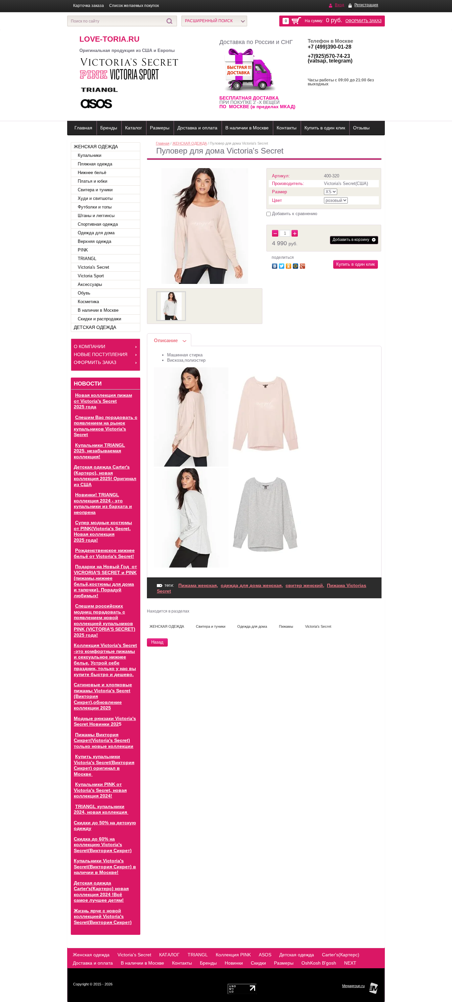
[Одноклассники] (289, 265)
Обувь (84, 293)
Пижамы (286, 626)
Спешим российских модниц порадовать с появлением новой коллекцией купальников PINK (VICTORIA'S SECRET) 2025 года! (104, 620)
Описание (166, 340)
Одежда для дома (96, 232)
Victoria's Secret (93, 267)
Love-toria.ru (109, 39)
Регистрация (366, 5)
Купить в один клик (324, 127)
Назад (157, 642)
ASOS (265, 954)
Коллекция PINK (233, 954)
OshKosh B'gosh (318, 963)
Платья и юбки (92, 181)
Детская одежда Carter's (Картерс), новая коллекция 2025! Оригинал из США (105, 475)
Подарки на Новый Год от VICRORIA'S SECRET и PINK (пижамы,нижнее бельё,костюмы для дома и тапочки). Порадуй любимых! (105, 581)
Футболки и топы (95, 207)
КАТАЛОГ (169, 954)
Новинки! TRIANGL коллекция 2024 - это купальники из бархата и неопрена (103, 503)
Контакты (286, 127)
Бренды (108, 127)
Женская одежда (91, 954)
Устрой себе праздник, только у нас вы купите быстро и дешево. (105, 668)
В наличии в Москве (247, 127)
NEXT (350, 963)
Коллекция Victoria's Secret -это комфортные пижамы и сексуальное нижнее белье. (105, 654)
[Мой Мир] (296, 265)
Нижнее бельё (92, 172)
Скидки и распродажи (99, 318)
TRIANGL (87, 258)
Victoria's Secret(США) (346, 183)
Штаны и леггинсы (96, 215)
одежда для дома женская (251, 585)
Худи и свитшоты (95, 198)
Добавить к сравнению (294, 213)
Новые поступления (100, 354)
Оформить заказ (363, 21)
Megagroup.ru (353, 986)
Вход (339, 5)
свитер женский (304, 585)
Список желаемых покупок (134, 5)
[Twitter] (282, 265)
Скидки (258, 963)
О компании (89, 346)
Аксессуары (90, 284)
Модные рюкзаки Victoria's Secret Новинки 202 (105, 721)
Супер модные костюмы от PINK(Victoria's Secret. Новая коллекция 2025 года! (103, 531)
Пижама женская (197, 585)
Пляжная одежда (95, 163)
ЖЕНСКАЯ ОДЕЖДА (96, 146)
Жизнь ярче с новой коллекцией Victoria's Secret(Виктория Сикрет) (103, 916)
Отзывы (361, 127)
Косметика (88, 301)
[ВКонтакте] (275, 265)
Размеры (159, 127)
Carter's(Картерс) (340, 954)
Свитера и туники (95, 189)
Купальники (89, 155)
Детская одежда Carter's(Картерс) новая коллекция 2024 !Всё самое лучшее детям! (101, 891)
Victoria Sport (91, 275)
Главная (83, 127)
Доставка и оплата (197, 127)
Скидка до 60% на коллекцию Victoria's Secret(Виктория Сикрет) (103, 844)
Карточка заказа (88, 5)
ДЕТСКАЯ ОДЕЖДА (95, 327)
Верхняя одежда (94, 241)
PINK (83, 250)
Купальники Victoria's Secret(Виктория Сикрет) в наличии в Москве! (105, 866)
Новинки (234, 963)
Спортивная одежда (98, 224)
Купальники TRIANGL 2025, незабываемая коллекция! (99, 450)
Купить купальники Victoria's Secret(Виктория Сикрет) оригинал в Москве (104, 765)
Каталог (133, 127)
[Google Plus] (303, 265)
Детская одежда (296, 954)
